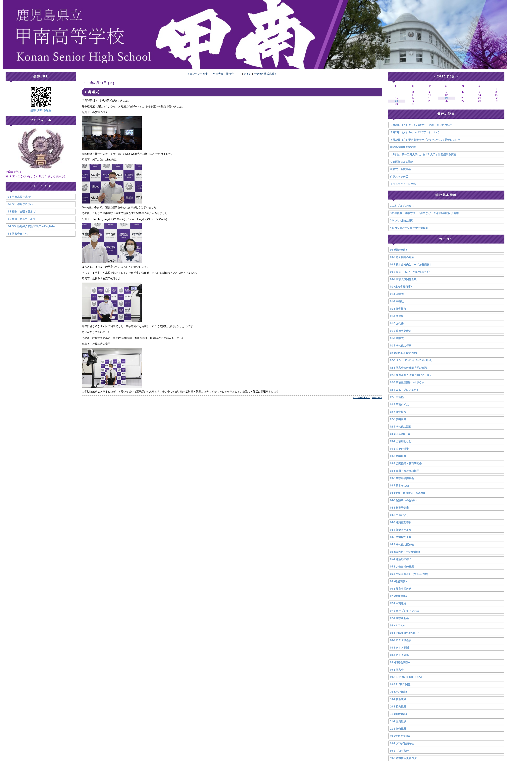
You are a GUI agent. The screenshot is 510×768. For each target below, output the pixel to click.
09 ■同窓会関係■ (400, 662)
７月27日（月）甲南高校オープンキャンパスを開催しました (425, 139)
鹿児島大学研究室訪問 (403, 147)
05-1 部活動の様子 (400, 559)
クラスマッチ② (399, 176)
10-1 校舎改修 (398, 699)
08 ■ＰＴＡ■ (397, 625)
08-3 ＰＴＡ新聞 (399, 647)
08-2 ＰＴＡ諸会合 (400, 640)
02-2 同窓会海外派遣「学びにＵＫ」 (411, 375)
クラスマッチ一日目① (403, 183)
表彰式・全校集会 (400, 169)
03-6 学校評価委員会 (402, 478)
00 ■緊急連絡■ (398, 249)
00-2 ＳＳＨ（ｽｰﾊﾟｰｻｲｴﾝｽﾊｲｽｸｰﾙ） (410, 271)
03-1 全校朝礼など (361, 397)
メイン (247, 73)
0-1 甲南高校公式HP (19, 196)
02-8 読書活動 (398, 419)
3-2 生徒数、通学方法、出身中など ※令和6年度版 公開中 (424, 213)
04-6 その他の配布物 (402, 544)
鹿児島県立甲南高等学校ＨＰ (255, 34)
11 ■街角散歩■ (398, 713)
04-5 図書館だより (400, 537)
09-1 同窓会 (397, 669)
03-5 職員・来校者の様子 (404, 470)
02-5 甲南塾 (397, 397)
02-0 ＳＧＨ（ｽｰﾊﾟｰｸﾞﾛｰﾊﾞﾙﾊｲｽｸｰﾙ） (412, 360)
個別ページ (377, 397)
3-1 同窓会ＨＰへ (17, 233)
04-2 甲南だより (399, 515)
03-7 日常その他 (399, 485)
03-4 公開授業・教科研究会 (406, 463)
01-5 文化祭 (397, 323)
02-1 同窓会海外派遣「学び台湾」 (410, 367)
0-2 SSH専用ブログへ (20, 204)
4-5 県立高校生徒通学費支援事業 (409, 227)
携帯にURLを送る (40, 110)
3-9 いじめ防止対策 (401, 220)
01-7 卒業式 (397, 338)
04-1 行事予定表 (399, 507)
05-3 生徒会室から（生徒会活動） (410, 573)
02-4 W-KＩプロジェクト (404, 389)
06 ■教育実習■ (398, 581)
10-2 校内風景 (398, 706)
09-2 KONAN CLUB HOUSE (406, 677)
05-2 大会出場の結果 (402, 566)
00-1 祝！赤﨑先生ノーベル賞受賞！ (411, 264)
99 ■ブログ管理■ (400, 736)
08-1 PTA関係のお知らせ (404, 632)
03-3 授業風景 (398, 456)
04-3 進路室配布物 (400, 522)
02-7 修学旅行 (398, 411)
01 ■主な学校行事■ (401, 286)
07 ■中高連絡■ (398, 596)
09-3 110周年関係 (400, 684)
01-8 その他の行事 (400, 345)
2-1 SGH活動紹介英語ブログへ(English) (31, 226)
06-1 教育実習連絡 (400, 588)
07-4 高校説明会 (399, 618)
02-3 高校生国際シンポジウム (407, 382)
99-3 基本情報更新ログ (403, 758)
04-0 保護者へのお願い (403, 500)
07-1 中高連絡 (398, 603)
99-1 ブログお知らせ (402, 743)
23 (396, 101)
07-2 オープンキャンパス (404, 610)
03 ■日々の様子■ (400, 433)
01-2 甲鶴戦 (397, 301)
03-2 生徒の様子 (399, 448)
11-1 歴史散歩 (398, 721)
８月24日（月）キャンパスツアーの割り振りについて (421, 124)
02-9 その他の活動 (400, 426)
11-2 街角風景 (398, 728)
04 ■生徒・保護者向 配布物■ (407, 492)
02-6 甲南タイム (399, 404)
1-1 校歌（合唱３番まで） (23, 211)
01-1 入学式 (397, 294)
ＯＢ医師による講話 (401, 161)
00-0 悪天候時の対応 (402, 257)
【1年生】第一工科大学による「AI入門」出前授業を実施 (423, 154)
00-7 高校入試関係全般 (403, 279)
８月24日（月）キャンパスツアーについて (414, 132)
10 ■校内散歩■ (398, 691)
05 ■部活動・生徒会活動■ (405, 551)
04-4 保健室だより (400, 529)
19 (446, 98)
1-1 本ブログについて (402, 205)
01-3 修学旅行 (398, 308)
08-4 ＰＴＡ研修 (399, 655)
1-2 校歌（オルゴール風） (23, 218)
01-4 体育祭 (397, 316)
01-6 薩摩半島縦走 (400, 330)
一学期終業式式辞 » (265, 73)
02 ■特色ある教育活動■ (404, 352)
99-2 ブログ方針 (399, 750)
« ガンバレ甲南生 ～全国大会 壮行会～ (214, 73)
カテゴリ (446, 239)
